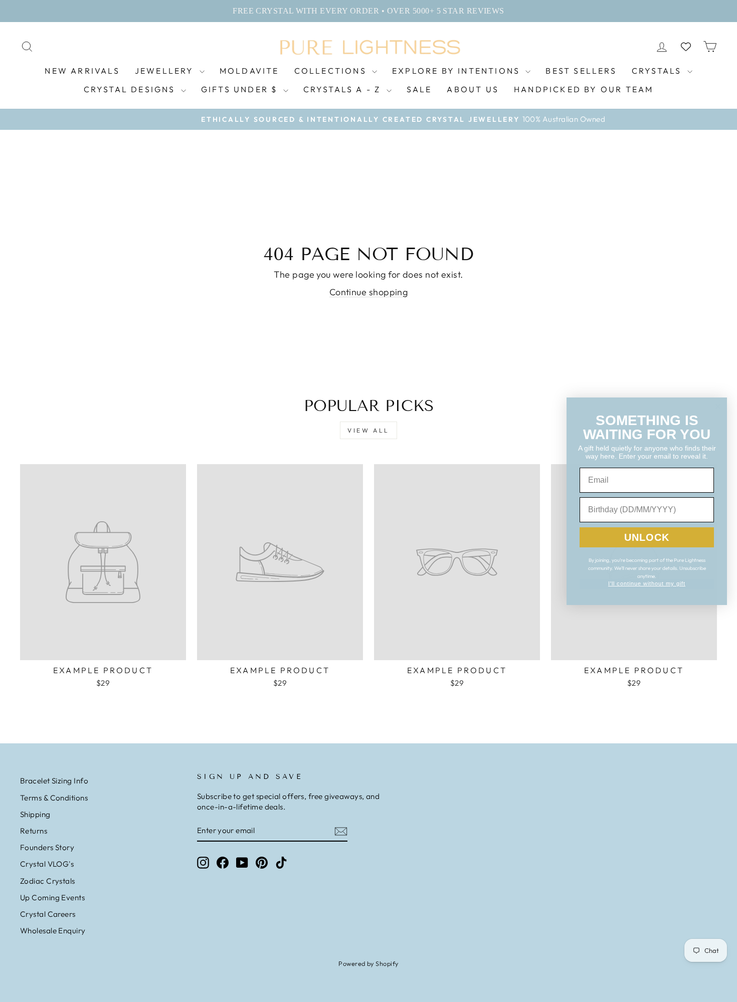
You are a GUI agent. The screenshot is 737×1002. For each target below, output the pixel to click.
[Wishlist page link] (686, 47)
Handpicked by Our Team (583, 89)
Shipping (35, 814)
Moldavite (249, 71)
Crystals (658, 71)
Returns (33, 831)
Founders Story (47, 847)
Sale (419, 89)
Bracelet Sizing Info (54, 780)
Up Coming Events (52, 897)
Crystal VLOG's (47, 864)
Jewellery (166, 71)
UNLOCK (646, 537)
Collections (332, 71)
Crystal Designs (131, 89)
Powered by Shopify (368, 963)
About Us (473, 89)
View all (368, 430)
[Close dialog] (718, 407)
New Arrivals (82, 71)
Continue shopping (368, 292)
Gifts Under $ (241, 89)
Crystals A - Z (343, 89)
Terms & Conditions (54, 798)
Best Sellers (580, 71)
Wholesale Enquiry (53, 930)
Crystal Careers (48, 914)
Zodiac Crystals (47, 881)
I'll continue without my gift (646, 583)
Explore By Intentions (457, 71)
